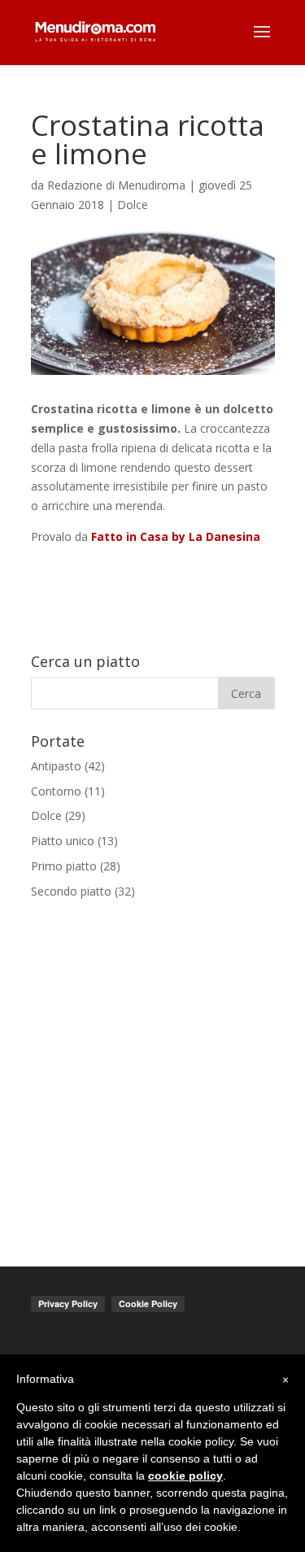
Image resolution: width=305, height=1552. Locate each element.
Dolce (132, 204)
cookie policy (185, 1475)
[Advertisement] (152, 1072)
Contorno (56, 791)
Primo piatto (64, 866)
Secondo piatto (71, 891)
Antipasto (56, 766)
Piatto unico (62, 840)
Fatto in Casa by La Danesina (175, 536)
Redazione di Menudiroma (116, 185)
